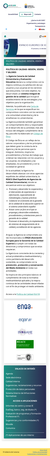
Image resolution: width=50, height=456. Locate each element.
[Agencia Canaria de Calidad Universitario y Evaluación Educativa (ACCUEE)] (24, 6)
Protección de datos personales (20, 389)
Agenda (9, 373)
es (43, 36)
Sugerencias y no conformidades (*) (22, 420)
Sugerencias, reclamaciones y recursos (24, 385)
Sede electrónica (13, 377)
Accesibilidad (13, 14)
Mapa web (27, 14)
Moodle (9, 424)
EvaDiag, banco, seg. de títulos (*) (21, 409)
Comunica (10, 428)
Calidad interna (13, 381)
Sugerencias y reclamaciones (37, 454)
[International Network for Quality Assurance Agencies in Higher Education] (25, 332)
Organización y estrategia (35, 23)
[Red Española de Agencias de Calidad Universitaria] (25, 344)
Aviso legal (43, 450)
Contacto (37, 14)
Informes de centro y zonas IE (19, 405)
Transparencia (40, 26)
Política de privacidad (40, 452)
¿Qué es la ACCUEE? (38, 20)
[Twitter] (35, 29)
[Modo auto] (6, 29)
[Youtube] (41, 29)
